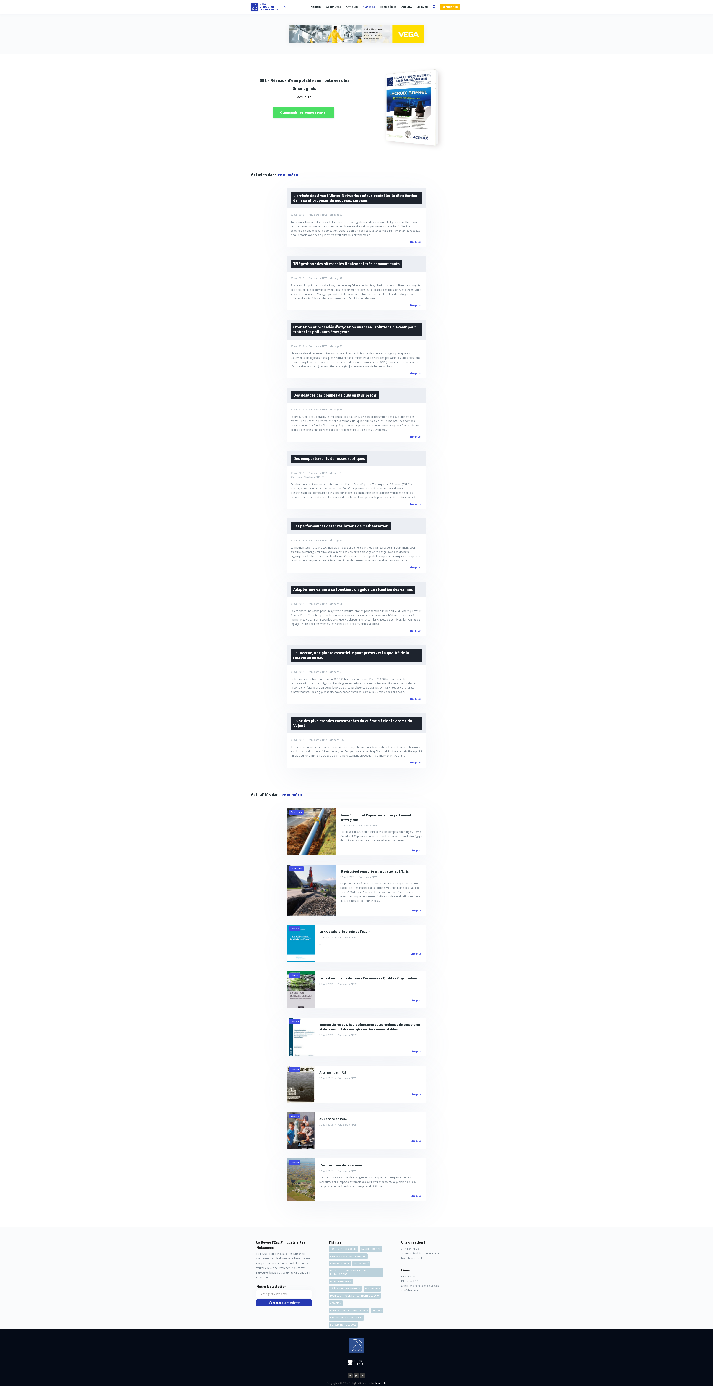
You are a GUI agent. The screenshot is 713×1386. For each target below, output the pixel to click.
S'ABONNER (450, 7)
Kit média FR (408, 1276)
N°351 (325, 214)
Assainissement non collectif (348, 1256)
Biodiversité (361, 1263)
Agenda (406, 7)
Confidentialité (409, 1290)
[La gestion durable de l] (301, 989)
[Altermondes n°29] (301, 1084)
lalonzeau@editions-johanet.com (421, 1253)
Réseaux (377, 1310)
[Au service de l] (301, 1130)
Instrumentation (340, 1281)
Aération (335, 1303)
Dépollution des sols (343, 1325)
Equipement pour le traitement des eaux (354, 1296)
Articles (352, 7)
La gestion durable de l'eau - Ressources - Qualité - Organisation (368, 978)
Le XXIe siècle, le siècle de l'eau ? (344, 932)
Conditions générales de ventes (420, 1285)
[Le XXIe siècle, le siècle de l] (301, 943)
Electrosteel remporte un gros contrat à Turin (374, 871)
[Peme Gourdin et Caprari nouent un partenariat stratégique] (311, 831)
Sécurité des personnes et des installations (348, 1272)
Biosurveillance (339, 1263)
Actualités (333, 7)
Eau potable (372, 1288)
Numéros (369, 7)
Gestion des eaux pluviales (346, 1317)
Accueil (316, 7)
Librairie (422, 7)
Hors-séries (388, 7)
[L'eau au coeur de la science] (301, 1179)
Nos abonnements (412, 1258)
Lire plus (415, 242)
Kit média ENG (410, 1281)
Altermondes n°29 (333, 1072)
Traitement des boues (343, 1249)
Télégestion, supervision (345, 1288)
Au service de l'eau (333, 1119)
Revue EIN (380, 1383)
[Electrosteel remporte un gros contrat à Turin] (311, 890)
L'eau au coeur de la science (340, 1165)
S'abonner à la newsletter (284, 1302)
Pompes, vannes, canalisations (349, 1310)
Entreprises (296, 812)
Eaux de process (371, 1249)
